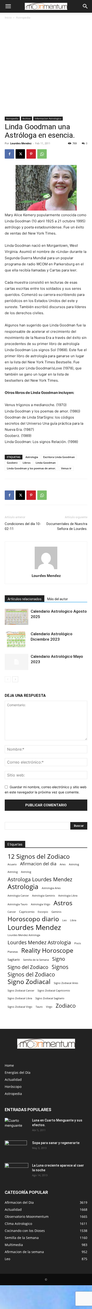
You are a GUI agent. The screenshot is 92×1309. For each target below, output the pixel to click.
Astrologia (31, 457)
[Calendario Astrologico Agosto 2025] (16, 617)
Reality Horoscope (47, 950)
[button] (8, 6)
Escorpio (43, 911)
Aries (63, 864)
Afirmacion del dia (38, 863)
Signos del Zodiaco (31, 974)
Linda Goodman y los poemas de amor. (31, 468)
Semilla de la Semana (36, 959)
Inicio (8, 18)
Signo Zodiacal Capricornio (54, 990)
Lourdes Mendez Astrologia (39, 942)
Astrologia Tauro (18, 904)
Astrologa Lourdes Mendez (40, 879)
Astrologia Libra (67, 895)
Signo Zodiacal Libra (20, 998)
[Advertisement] (46, 68)
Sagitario (14, 959)
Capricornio (26, 911)
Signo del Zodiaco (28, 967)
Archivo (26, 118)
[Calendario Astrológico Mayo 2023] (16, 662)
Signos (60, 966)
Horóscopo (13, 1086)
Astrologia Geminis (43, 895)
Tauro (39, 1006)
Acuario (12, 864)
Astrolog (74, 864)
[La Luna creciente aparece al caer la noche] (16, 1171)
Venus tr (66, 468)
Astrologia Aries (51, 888)
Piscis (77, 943)
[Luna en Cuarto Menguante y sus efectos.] (16, 1126)
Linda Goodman (46, 462)
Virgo (49, 1006)
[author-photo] (46, 569)
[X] (20, 154)
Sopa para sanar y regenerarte (55, 1143)
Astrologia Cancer (18, 895)
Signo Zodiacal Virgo (20, 1006)
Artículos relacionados (25, 599)
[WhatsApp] (42, 154)
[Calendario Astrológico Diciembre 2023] (16, 639)
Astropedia (23, 18)
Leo (64, 920)
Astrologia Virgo (40, 904)
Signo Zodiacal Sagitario (49, 998)
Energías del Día (17, 1072)
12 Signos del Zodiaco (39, 856)
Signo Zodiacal (29, 981)
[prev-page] (8, 679)
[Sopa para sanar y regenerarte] (16, 1148)
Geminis (56, 911)
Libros (26, 462)
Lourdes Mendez (20, 143)
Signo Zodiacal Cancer (21, 990)
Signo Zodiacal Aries (66, 983)
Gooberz (12, 462)
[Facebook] (9, 154)
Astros (63, 903)
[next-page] (15, 679)
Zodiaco (66, 1005)
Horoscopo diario (33, 919)
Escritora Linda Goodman (59, 457)
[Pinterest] (31, 154)
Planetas (13, 951)
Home (9, 1065)
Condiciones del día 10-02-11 (23, 526)
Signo (58, 958)
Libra (73, 920)
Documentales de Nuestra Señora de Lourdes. (66, 526)
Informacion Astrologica (48, 118)
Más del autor (57, 599)
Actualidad (13, 1079)
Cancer (12, 911)
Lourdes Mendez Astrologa (24, 935)
